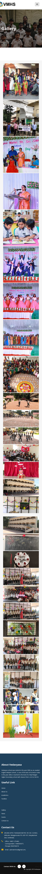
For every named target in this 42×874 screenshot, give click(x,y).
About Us (4, 792)
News (3, 813)
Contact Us (4, 821)
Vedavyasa (38, 869)
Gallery (3, 810)
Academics (4, 795)
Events (3, 817)
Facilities (4, 799)
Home (3, 788)
